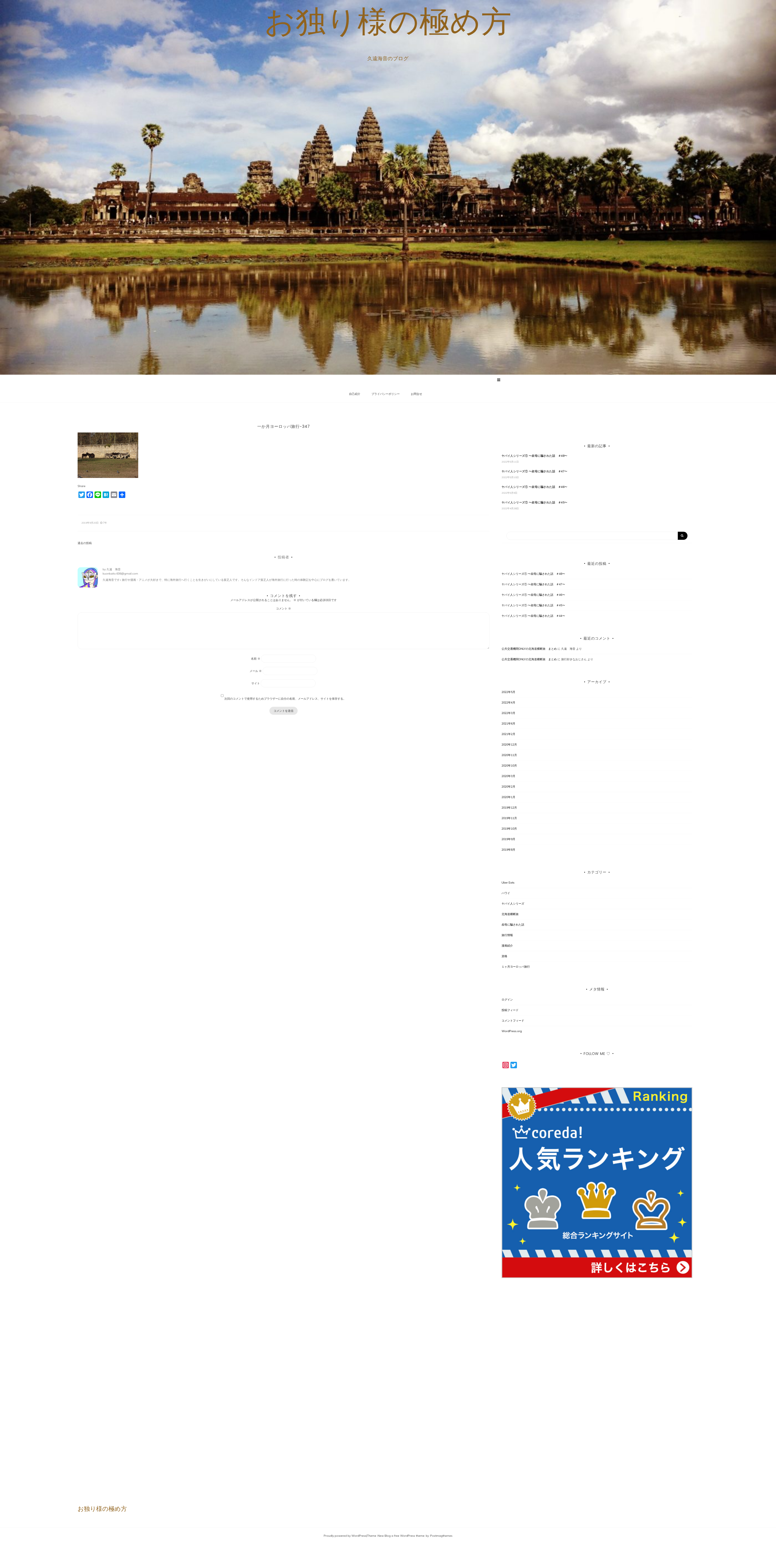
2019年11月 (509, 818)
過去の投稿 (85, 543)
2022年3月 (508, 713)
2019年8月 (508, 849)
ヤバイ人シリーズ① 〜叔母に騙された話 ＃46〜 (534, 487)
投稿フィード (510, 1010)
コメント (283, 608)
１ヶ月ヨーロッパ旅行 (516, 966)
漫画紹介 (507, 945)
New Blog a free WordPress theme (401, 1536)
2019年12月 (509, 807)
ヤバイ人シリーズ (513, 903)
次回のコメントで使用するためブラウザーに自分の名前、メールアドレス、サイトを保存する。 (285, 698)
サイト (255, 683)
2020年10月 (509, 765)
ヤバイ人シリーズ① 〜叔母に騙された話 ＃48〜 (534, 456)
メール (256, 671)
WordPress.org (512, 1031)
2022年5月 (508, 692)
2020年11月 (509, 755)
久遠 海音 (113, 569)
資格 (504, 956)
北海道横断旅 (510, 914)
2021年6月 (508, 723)
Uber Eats (508, 882)
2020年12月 (509, 744)
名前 (255, 658)
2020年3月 (508, 776)
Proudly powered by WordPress (345, 1536)
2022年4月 (508, 702)
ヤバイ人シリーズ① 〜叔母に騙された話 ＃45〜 (534, 502)
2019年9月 (508, 839)
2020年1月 (508, 797)
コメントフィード (513, 1020)
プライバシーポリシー (385, 394)
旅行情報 (507, 935)
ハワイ (506, 893)
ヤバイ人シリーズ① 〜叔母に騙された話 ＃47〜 (534, 471)
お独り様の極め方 (388, 21)
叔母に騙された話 (513, 924)
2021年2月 (508, 734)
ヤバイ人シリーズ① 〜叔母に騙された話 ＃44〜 (533, 616)
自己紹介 (354, 394)
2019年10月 (509, 828)
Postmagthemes (441, 1536)
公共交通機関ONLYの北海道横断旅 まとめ (529, 649)
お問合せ (416, 394)
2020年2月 (508, 786)
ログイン (507, 999)
